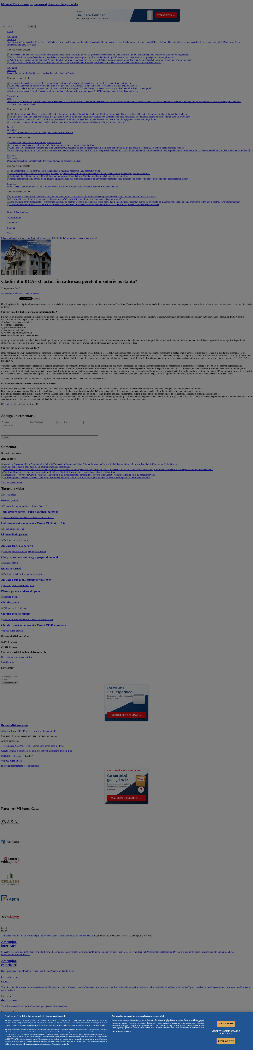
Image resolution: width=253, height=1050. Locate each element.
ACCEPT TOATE (226, 1024)
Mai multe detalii (99, 1025)
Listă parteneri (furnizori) (121, 1031)
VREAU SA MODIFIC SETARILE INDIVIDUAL (226, 1032)
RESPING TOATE (226, 1041)
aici (96, 1037)
